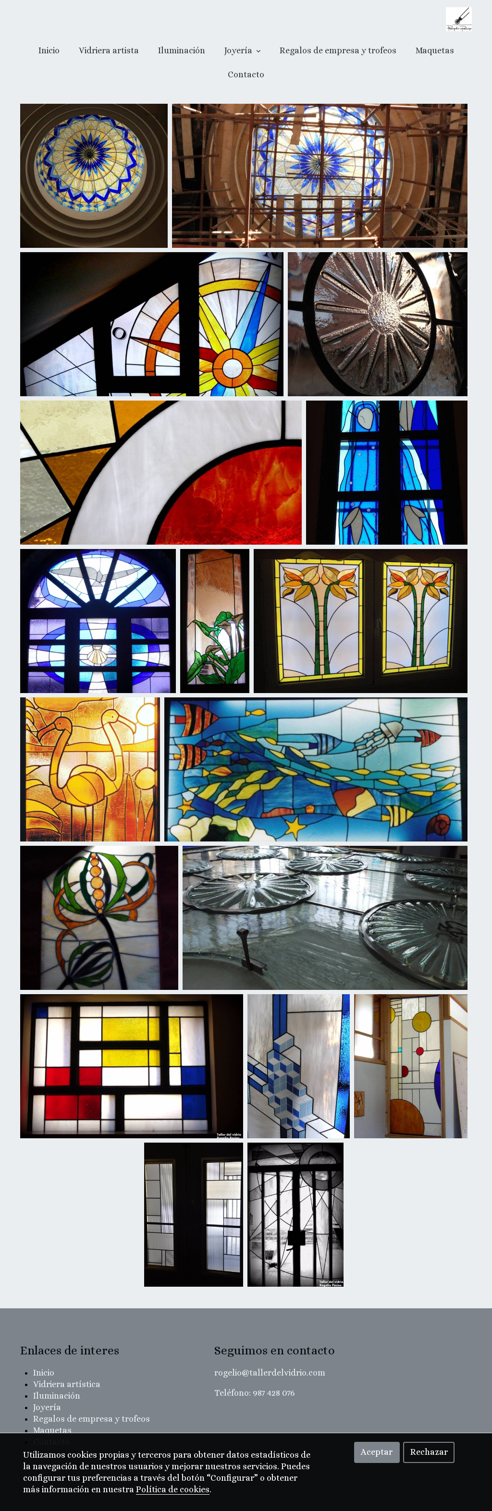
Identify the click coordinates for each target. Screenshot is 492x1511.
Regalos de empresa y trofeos (338, 50)
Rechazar (429, 1452)
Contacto (246, 74)
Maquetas (435, 50)
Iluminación (181, 50)
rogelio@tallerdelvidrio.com (269, 1372)
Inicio (49, 50)
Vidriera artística (66, 1384)
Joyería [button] (239, 50)
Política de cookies (172, 1489)
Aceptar (377, 1452)
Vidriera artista (109, 50)
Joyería (47, 1407)
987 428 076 (274, 1393)
